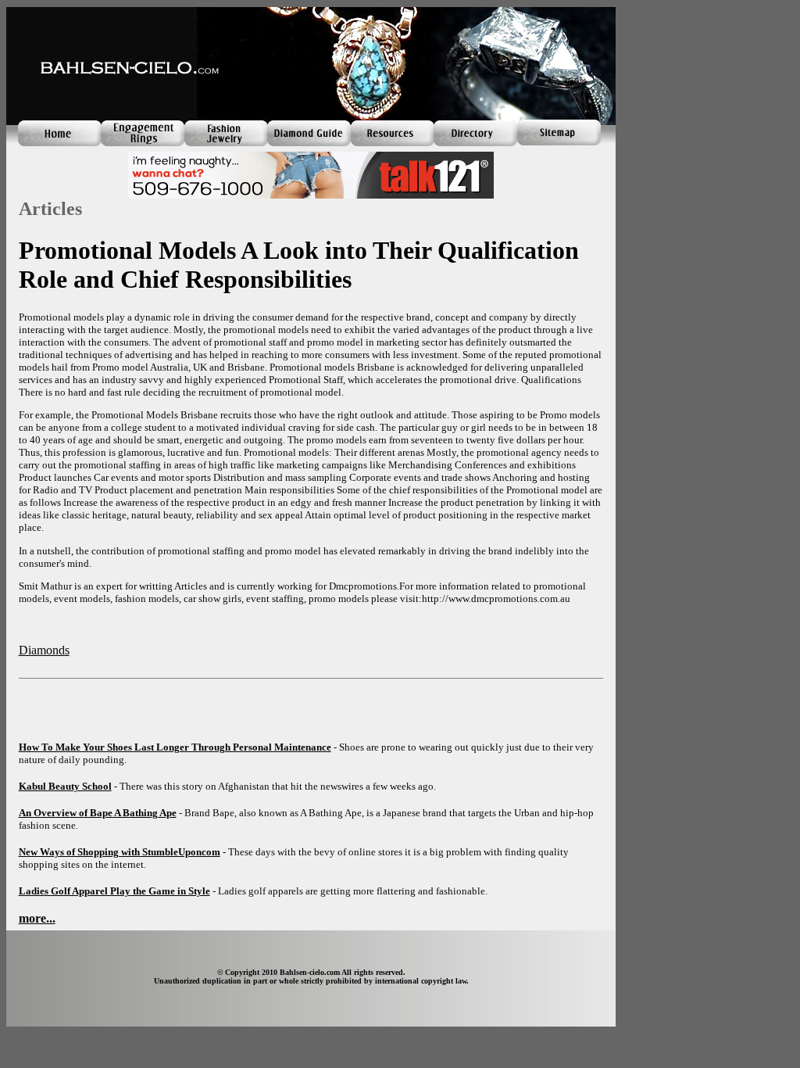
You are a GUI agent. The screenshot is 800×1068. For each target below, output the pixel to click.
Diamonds (44, 650)
